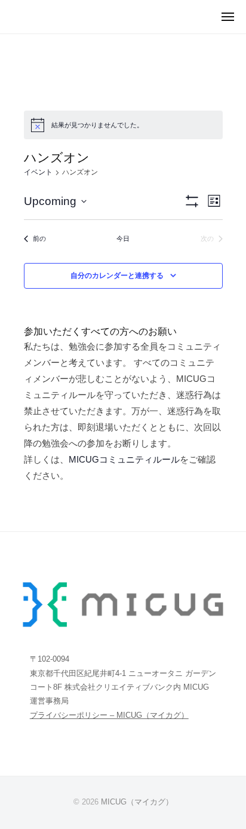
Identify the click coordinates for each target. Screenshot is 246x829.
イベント (38, 172)
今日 (123, 238)
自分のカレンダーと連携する (117, 275)
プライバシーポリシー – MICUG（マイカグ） (109, 715)
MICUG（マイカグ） (137, 801)
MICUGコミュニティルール (124, 459)
